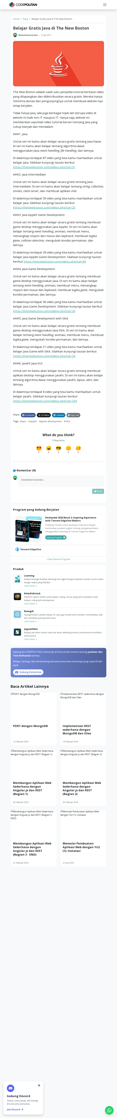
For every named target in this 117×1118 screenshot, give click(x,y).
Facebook (29, 415)
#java (23, 421)
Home (16, 18)
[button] (104, 4)
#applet (32, 421)
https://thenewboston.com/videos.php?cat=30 (44, 311)
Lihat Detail (29, 585)
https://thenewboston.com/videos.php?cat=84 (55, 261)
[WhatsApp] (109, 1110)
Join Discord (13, 1109)
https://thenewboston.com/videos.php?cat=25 (44, 207)
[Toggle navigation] (104, 4)
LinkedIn (60, 415)
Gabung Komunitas (30, 672)
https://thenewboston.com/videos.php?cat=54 (44, 356)
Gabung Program (54, 537)
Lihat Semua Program (58, 559)
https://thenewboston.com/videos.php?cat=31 (44, 167)
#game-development (50, 421)
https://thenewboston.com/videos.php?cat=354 (45, 401)
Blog (25, 18)
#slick (67, 421)
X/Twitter (45, 415)
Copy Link (74, 415)
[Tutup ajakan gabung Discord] (39, 1085)
